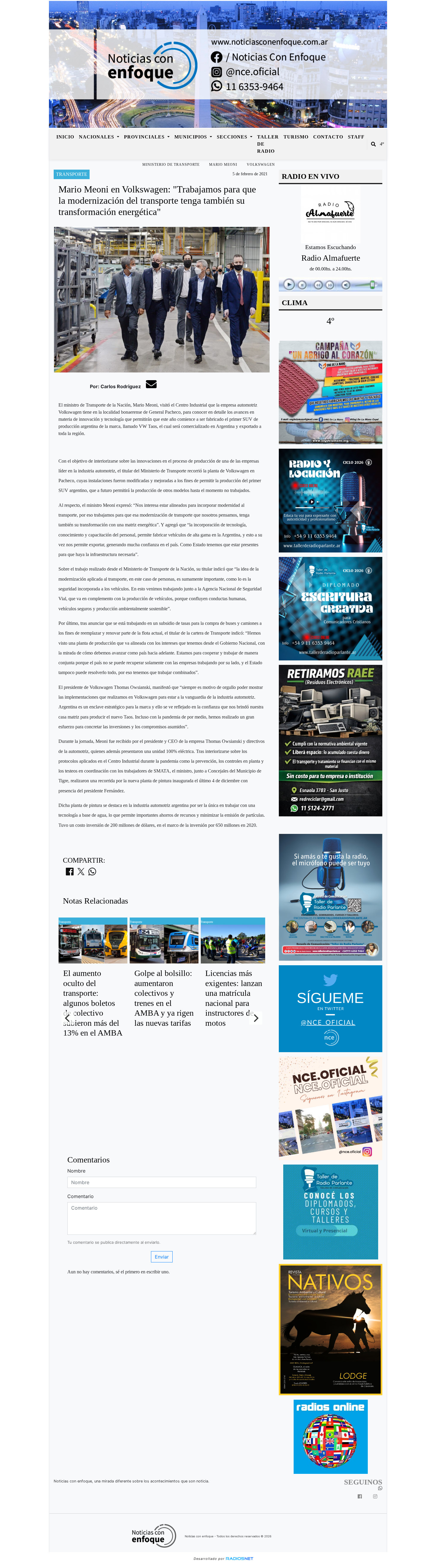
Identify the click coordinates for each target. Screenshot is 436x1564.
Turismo (296, 136)
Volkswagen (261, 165)
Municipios (191, 136)
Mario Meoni (223, 165)
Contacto (328, 136)
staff (356, 136)
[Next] (255, 1018)
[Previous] (67, 1018)
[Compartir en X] (81, 873)
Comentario (80, 1196)
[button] (373, 144)
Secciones (233, 136)
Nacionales (97, 136)
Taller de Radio (268, 144)
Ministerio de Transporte (171, 165)
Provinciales (145, 136)
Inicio (65, 136)
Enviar (162, 1257)
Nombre (76, 1171)
